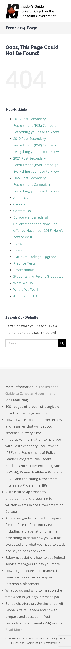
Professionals (23, 270)
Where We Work (26, 289)
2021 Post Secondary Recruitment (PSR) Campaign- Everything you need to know (36, 165)
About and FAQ (25, 296)
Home (18, 243)
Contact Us (22, 211)
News (17, 250)
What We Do (23, 283)
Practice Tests (24, 263)
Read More (13, 629)
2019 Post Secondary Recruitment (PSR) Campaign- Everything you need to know (36, 145)
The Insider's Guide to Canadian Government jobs (31, 393)
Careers (19, 204)
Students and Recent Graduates (38, 276)
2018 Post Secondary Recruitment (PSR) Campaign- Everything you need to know (36, 125)
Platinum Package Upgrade (34, 256)
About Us (20, 197)
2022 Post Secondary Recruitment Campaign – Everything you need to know (36, 184)
